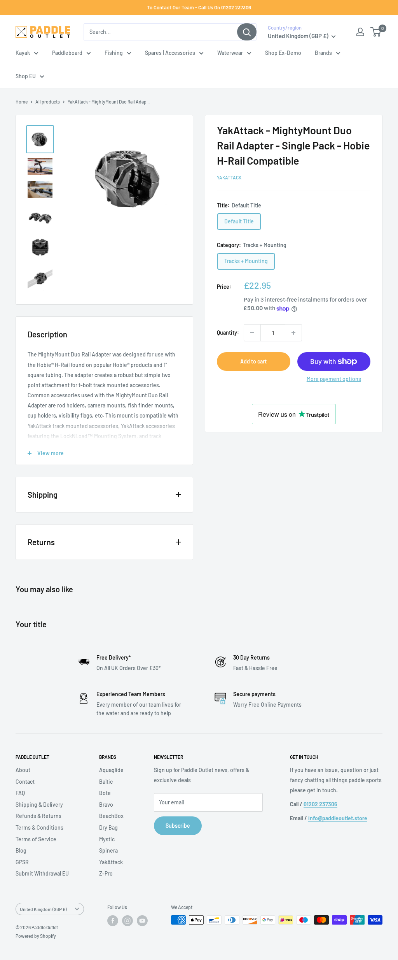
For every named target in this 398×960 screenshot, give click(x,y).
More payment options (334, 379)
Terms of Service (36, 839)
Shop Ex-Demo (283, 52)
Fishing (114, 52)
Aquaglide (111, 770)
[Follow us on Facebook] (112, 920)
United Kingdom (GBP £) (43, 909)
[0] (376, 32)
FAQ (20, 793)
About (23, 770)
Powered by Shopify (36, 936)
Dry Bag (108, 827)
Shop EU (26, 76)
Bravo (106, 804)
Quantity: (228, 332)
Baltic (106, 781)
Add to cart (253, 361)
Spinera (108, 850)
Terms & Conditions (39, 827)
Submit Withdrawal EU (42, 873)
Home (22, 101)
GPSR (22, 862)
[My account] (360, 32)
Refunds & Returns (38, 816)
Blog (21, 850)
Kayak (23, 52)
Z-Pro (106, 873)
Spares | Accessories (170, 52)
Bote (105, 793)
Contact (25, 781)
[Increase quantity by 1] (293, 333)
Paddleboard (67, 52)
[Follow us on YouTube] (142, 920)
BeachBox (111, 816)
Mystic (107, 839)
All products (47, 101)
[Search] (247, 31)
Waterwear (230, 52)
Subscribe (178, 825)
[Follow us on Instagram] (127, 920)
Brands (323, 52)
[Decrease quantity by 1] (252, 333)
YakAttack (229, 177)
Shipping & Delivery (39, 804)
